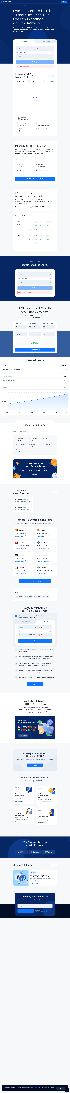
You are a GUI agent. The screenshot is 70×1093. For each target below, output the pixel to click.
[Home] (6, 2)
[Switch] (52, 52)
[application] (35, 402)
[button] (35, 630)
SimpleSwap (35, 883)
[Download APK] (48, 852)
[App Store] (21, 852)
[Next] (56, 492)
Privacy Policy (37, 911)
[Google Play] (35, 852)
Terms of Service (45, 911)
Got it (61, 1088)
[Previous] (53, 492)
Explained (33, 872)
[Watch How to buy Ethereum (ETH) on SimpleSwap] (35, 727)
